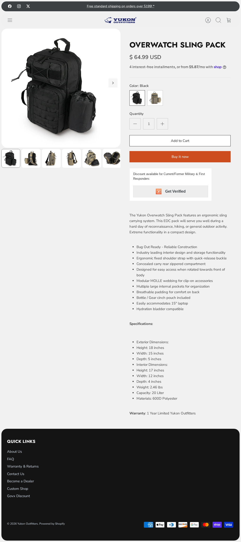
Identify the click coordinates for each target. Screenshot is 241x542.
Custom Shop (17, 488)
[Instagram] (19, 6)
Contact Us (15, 474)
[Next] (113, 83)
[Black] (137, 98)
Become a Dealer (20, 481)
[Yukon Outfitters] (120, 20)
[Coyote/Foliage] (155, 98)
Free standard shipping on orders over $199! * (120, 6)
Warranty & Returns (23, 466)
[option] (60, 88)
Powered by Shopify (52, 524)
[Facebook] (9, 6)
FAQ (10, 459)
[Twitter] (28, 6)
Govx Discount (18, 496)
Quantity (136, 113)
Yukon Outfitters (27, 524)
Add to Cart (180, 140)
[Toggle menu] (12, 20)
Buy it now (180, 156)
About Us (14, 451)
